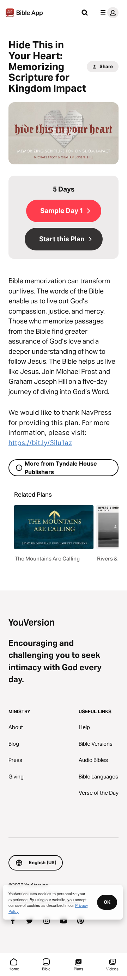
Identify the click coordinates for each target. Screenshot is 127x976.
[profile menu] (108, 13)
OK (107, 902)
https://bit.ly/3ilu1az (40, 443)
